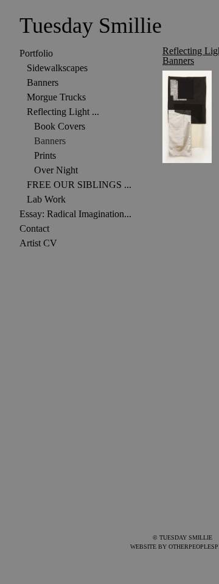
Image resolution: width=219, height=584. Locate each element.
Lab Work (46, 199)
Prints (45, 155)
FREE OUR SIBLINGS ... (79, 184)
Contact (34, 228)
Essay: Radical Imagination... (75, 214)
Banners (42, 82)
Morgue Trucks (56, 97)
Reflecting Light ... (63, 111)
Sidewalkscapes (57, 68)
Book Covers (59, 126)
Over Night (56, 170)
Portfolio (36, 53)
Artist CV (38, 243)
